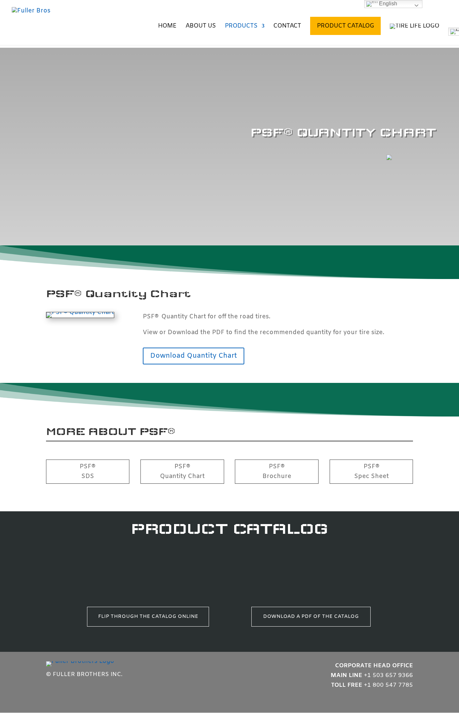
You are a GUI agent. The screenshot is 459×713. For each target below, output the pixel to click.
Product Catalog (345, 26)
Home (167, 27)
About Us (200, 27)
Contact (287, 27)
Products (241, 27)
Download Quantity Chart (193, 355)
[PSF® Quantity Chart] (80, 312)
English (387, 3)
